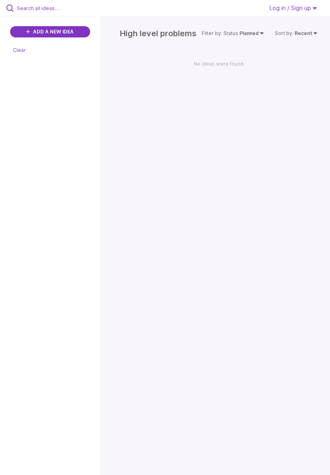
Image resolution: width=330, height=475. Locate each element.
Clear (19, 50)
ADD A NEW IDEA (53, 32)
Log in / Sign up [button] (291, 7)
